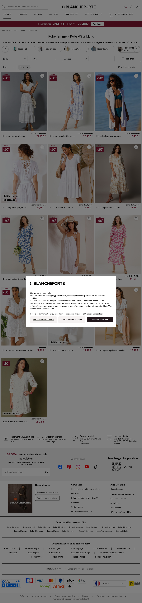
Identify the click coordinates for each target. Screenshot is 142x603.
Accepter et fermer (100, 319)
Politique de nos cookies (92, 314)
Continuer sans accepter (71, 319)
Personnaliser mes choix (43, 319)
